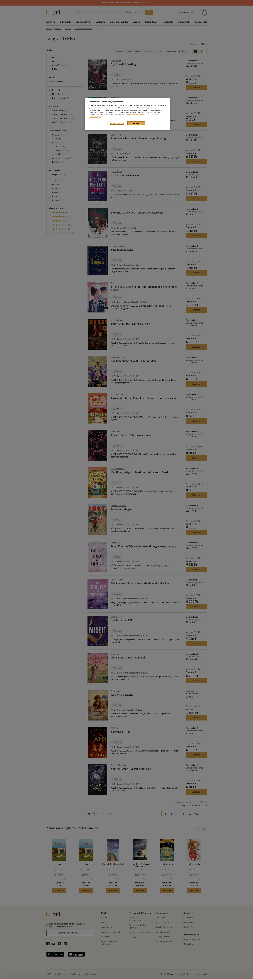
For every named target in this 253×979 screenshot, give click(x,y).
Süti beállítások (117, 124)
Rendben (136, 123)
